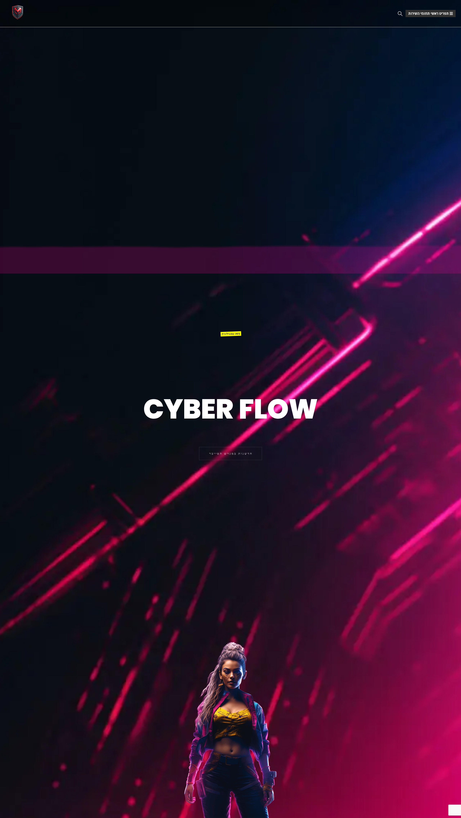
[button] (400, 13)
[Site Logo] (17, 12)
